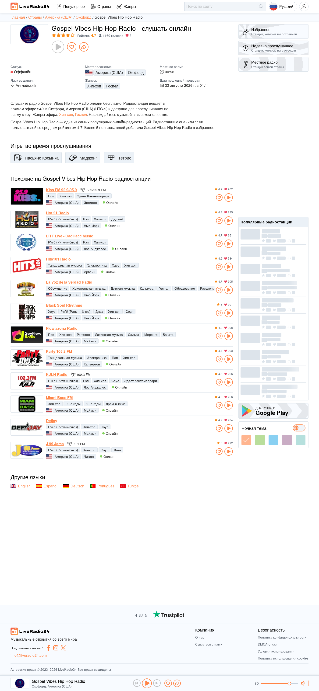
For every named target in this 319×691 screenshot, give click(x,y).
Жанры (130, 6)
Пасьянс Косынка (42, 158)
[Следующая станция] (157, 683)
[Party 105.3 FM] (27, 357)
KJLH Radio (56, 374)
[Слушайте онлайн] (228, 197)
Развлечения (210, 288)
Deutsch (77, 486)
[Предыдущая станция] (137, 683)
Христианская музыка (89, 288)
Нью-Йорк (91, 225)
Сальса (133, 334)
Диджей (117, 219)
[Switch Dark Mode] (299, 427)
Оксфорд (136, 72)
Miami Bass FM (59, 398)
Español (50, 486)
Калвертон (92, 364)
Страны (104, 6)
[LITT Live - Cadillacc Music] (27, 242)
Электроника (97, 265)
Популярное (74, 6)
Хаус (115, 265)
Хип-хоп (94, 86)
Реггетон (83, 334)
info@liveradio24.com (29, 655)
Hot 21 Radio (57, 213)
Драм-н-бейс (115, 403)
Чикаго (89, 456)
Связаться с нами (208, 644)
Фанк (117, 450)
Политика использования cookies (283, 658)
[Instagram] (56, 648)
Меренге (151, 334)
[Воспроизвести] (58, 47)
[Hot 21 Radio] (27, 219)
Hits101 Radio (58, 259)
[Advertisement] (273, 144)
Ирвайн (89, 271)
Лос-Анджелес (95, 248)
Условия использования (276, 651)
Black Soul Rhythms (64, 305)
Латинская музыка (109, 334)
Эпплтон (90, 202)
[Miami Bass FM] (27, 404)
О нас (199, 637)
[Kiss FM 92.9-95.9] (27, 196)
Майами (90, 341)
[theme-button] (246, 440)
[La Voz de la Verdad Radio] (27, 288)
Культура (146, 288)
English (24, 486)
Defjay (51, 421)
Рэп (86, 219)
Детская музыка (123, 288)
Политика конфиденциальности (282, 637)
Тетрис (124, 158)
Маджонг (88, 158)
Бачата (168, 334)
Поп (51, 196)
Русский (286, 6)
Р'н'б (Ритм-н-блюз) (63, 219)
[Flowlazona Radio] (27, 334)
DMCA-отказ (267, 644)
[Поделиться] (84, 47)
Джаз (99, 311)
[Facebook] (48, 648)
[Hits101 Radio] (27, 265)
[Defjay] (27, 427)
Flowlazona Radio (62, 328)
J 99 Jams (55, 444)
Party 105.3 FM (59, 351)
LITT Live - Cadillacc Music (69, 236)
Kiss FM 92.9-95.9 (61, 190)
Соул (129, 311)
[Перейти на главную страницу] (30, 6)
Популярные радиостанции (266, 222)
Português (105, 486)
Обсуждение (57, 288)
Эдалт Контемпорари (93, 196)
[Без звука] (304, 683)
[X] (63, 648)
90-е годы (73, 403)
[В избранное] (71, 47)
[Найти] (261, 6)
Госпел (112, 86)
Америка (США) (109, 72)
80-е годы (93, 403)
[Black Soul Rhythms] (27, 311)
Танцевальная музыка (65, 265)
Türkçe (133, 486)
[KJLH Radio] (27, 380)
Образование (184, 288)
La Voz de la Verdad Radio (69, 282)
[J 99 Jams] (27, 450)
